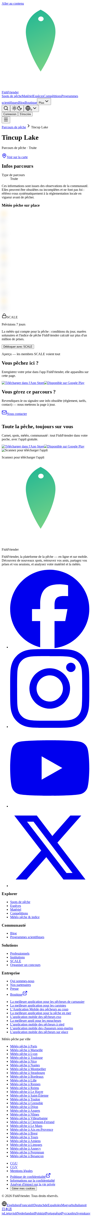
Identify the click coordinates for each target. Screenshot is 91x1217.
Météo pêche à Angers (25, 1110)
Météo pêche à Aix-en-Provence (31, 1129)
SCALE (15, 961)
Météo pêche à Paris (23, 1046)
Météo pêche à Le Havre (26, 1091)
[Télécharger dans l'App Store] (23, 383)
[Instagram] (49, 726)
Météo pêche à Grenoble (26, 1103)
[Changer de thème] (17, 108)
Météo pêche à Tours (24, 1137)
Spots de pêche (12, 96)
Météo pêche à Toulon (25, 1099)
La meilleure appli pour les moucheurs (35, 1020)
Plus (41, 102)
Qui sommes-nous (22, 981)
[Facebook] (49, 647)
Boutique (31, 102)
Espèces (38, 96)
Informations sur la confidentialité (32, 1180)
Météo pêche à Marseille (26, 1050)
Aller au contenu (13, 3)
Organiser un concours (25, 965)
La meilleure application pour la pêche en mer (40, 1013)
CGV (14, 1167)
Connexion (9, 114)
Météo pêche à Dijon (24, 1107)
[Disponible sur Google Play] (64, 383)
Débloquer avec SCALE (17, 346)
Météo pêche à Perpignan (27, 1152)
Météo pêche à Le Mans (26, 1126)
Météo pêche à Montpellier (28, 1069)
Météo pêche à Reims (24, 1088)
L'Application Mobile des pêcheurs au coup (39, 1009)
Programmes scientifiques (27, 937)
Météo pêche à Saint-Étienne (29, 1095)
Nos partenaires (20, 985)
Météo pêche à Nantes (25, 1065)
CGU (14, 1163)
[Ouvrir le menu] (6, 119)
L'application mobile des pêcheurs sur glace (39, 1032)
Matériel (27, 96)
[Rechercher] (6, 108)
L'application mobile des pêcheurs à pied (37, 1024)
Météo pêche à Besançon (27, 1156)
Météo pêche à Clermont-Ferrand (32, 1122)
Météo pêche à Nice (23, 1061)
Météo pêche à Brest (23, 1133)
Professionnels (19, 953)
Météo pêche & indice (25, 917)
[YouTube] (49, 806)
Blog (21, 102)
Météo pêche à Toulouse (26, 1057)
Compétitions (52, 96)
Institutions (17, 957)
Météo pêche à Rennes (25, 1084)
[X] (49, 886)
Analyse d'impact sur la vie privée (32, 1184)
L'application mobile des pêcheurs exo (35, 1017)
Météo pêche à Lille (23, 1080)
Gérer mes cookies (23, 1188)
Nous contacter (17, 414)
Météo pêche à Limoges (26, 1145)
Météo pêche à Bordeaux (27, 1076)
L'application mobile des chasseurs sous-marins (41, 1028)
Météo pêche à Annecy (25, 1148)
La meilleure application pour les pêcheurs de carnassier (47, 1001)
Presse (14, 988)
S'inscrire (25, 114)
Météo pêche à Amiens (25, 1141)
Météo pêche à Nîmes (24, 1114)
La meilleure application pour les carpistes (38, 1005)
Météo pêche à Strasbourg (27, 1073)
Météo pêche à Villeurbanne (29, 1118)
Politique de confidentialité (28, 1176)
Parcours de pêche (14, 127)
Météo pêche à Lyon (23, 1054)
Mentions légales (21, 1171)
